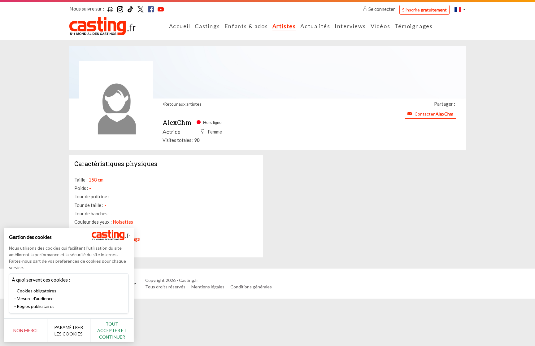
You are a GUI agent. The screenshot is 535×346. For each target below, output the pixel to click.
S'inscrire (424, 9)
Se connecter (382, 9)
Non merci (25, 330)
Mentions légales (207, 286)
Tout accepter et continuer (112, 330)
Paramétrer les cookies (68, 330)
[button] (460, 9)
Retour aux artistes (183, 104)
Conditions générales (251, 286)
